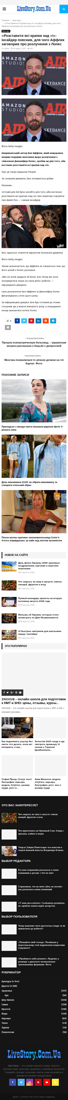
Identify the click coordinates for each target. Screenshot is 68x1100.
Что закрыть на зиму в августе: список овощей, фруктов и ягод (40, 583)
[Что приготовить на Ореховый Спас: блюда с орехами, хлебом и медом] (9, 834)
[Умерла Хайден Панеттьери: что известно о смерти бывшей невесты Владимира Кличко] (9, 851)
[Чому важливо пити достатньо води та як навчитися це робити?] (9, 929)
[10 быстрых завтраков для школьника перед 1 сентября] (9, 635)
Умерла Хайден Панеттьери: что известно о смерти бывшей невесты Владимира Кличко (40, 849)
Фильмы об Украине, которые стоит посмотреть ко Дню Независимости (38, 616)
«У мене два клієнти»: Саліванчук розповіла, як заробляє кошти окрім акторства (41, 904)
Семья (5, 1004)
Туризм (5, 1027)
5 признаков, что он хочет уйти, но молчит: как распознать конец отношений (40, 888)
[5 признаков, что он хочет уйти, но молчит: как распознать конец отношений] (9, 890)
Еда (6, 995)
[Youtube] (46, 1082)
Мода (4, 1013)
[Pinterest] (38, 1082)
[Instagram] (29, 1082)
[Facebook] (12, 1082)
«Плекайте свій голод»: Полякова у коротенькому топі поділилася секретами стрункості (41, 945)
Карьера (6, 1018)
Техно (5, 1023)
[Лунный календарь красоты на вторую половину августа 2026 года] (9, 602)
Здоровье (7, 990)
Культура (5, 31)
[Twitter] (21, 1082)
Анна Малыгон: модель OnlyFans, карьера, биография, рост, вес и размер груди (48, 783)
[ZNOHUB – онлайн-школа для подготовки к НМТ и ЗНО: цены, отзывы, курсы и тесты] (34, 674)
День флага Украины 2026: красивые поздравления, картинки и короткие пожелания (39, 566)
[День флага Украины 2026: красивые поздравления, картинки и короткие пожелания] (9, 567)
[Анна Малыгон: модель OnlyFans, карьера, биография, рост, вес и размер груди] (50, 765)
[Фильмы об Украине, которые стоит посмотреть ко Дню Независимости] (9, 618)
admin (6, 48)
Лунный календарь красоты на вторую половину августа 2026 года (40, 600)
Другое (5, 986)
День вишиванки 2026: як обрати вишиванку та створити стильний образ (29, 484)
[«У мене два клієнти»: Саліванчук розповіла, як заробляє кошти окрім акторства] (9, 907)
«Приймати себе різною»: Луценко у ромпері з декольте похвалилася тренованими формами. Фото (38, 961)
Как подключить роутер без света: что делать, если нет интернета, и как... (17, 744)
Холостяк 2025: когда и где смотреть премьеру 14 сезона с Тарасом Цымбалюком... (50, 745)
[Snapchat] (55, 1082)
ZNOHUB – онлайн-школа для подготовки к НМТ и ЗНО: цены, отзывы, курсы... (34, 701)
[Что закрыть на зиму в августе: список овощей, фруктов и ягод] (9, 585)
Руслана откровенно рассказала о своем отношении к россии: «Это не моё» (38, 871)
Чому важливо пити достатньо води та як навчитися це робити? (41, 927)
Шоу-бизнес (8, 1000)
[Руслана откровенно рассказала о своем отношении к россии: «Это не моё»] (9, 874)
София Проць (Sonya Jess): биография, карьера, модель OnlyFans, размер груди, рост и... (17, 783)
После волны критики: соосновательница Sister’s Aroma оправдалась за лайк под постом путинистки (32, 539)
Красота (6, 1009)
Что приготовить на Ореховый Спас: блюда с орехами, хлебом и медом (41, 832)
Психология (8, 1032)
